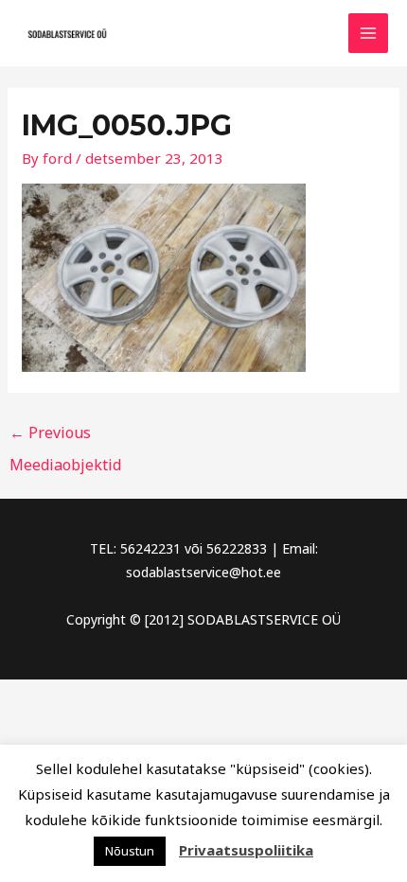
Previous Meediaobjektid (65, 436)
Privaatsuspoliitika (246, 849)
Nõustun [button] (129, 850)
